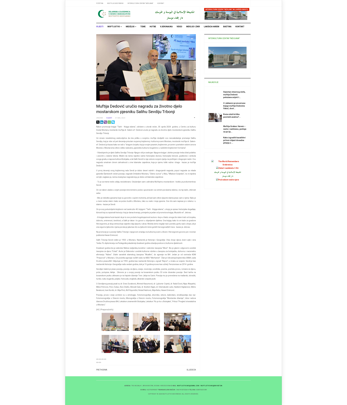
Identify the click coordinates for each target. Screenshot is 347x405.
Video (179, 26)
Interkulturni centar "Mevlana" (140, 3)
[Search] (247, 3)
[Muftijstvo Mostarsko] (120, 14)
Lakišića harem (211, 26)
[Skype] (113, 122)
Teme (143, 26)
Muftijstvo (113, 26)
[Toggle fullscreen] (102, 359)
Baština (227, 26)
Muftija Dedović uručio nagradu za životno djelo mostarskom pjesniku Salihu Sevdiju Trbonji (139, 109)
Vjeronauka (166, 26)
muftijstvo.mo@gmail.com (188, 386)
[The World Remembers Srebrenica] (227, 163)
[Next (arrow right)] (100, 362)
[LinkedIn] (101, 122)
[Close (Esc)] (97, 359)
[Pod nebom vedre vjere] (227, 179)
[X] (97, 122)
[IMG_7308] (179, 322)
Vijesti (99, 26)
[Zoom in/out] (105, 359)
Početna (99, 3)
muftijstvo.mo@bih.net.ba (211, 386)
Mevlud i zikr (193, 26)
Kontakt (160, 3)
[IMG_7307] (148, 322)
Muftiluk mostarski (115, 3)
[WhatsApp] (109, 122)
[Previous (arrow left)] (97, 362)
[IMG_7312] (179, 344)
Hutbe (153, 26)
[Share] (100, 359)
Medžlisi (130, 26)
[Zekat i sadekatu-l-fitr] (227, 168)
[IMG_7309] (117, 344)
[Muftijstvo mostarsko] (174, 14)
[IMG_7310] (148, 344)
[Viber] (105, 122)
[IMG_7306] (117, 322)
